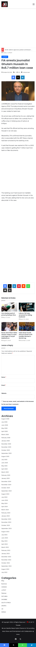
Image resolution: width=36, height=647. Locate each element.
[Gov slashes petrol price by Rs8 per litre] (9, 307)
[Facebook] (5, 286)
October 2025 (5, 450)
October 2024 (5, 487)
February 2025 (5, 475)
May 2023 (4, 541)
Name (3, 377)
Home (5, 52)
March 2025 (5, 472)
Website (3, 393)
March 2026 (5, 434)
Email (3, 385)
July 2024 (4, 497)
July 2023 (4, 534)
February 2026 (5, 437)
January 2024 (5, 516)
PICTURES (4, 596)
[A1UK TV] (4, 4)
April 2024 (4, 506)
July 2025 (4, 459)
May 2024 (4, 503)
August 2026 (5, 419)
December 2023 (6, 519)
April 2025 (4, 469)
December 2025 (6, 444)
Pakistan (3, 593)
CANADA (4, 587)
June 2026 (4, 425)
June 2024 (4, 500)
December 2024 (6, 481)
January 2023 (5, 553)
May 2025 (4, 466)
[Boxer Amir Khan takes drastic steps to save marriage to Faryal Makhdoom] (9, 326)
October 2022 (5, 563)
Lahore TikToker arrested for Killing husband (25, 315)
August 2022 (5, 569)
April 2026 (4, 431)
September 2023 (6, 528)
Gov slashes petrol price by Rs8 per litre (8, 314)
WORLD (3, 612)
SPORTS (3, 605)
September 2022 (6, 566)
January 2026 (5, 440)
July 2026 (4, 422)
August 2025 (5, 456)
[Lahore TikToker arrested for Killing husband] (27, 307)
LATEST (10, 52)
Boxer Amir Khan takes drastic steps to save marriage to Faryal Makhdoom (9, 335)
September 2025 (6, 453)
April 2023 (4, 544)
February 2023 (5, 550)
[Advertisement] (18, 28)
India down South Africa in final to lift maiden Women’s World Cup (25, 335)
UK (2, 609)
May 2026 (4, 428)
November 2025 (6, 447)
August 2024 (5, 494)
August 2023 (5, 531)
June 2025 (4, 462)
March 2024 (5, 509)
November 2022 (6, 560)
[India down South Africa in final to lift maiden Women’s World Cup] (27, 326)
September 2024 (6, 491)
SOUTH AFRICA (6, 602)
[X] (10, 286)
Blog (2, 580)
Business (4, 584)
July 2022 (4, 572)
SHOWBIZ (4, 599)
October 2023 (5, 525)
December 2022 (6, 556)
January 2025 (5, 478)
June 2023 (4, 538)
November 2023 (6, 522)
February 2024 (5, 513)
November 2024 (6, 484)
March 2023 (5, 547)
